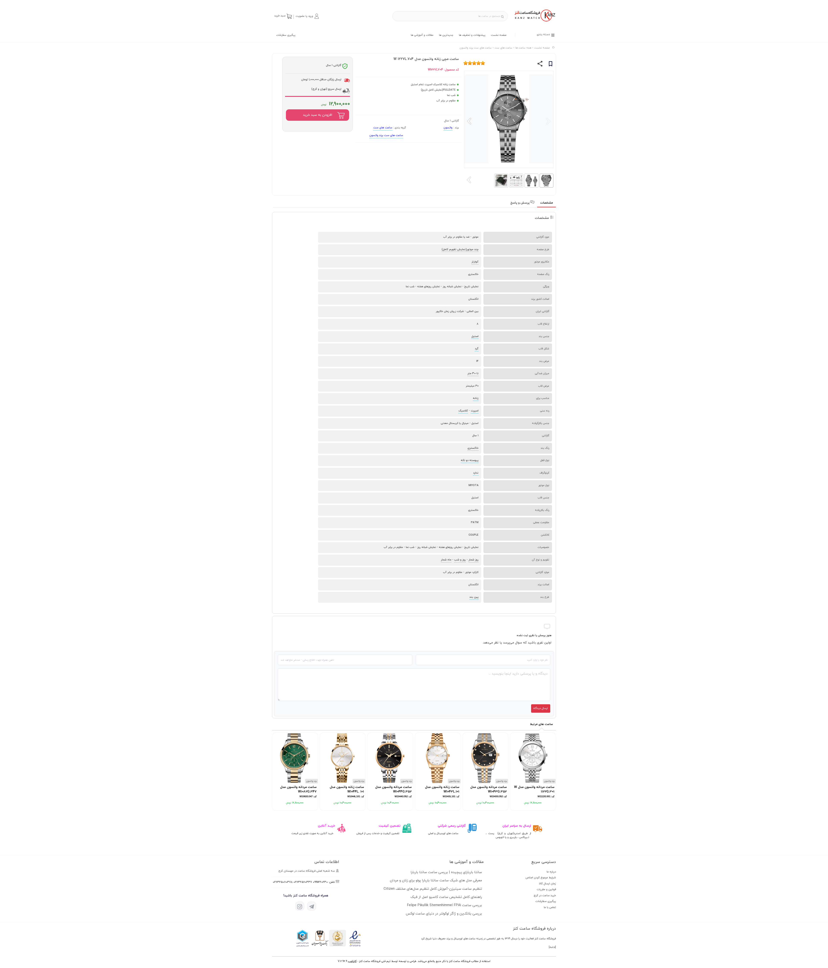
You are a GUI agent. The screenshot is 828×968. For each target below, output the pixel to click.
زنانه (475, 398)
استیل (474, 336)
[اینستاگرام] (299, 906)
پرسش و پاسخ (520, 203)
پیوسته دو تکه (469, 460)
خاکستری (472, 448)
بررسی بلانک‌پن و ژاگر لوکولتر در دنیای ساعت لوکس (444, 913)
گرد (476, 349)
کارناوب (352, 961)
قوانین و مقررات (546, 889)
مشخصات (546, 203)
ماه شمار (446, 560)
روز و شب (460, 560)
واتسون (448, 128)
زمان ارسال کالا (547, 884)
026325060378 (283, 882)
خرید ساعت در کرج (545, 895)
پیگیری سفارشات (285, 35)
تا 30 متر (472, 373)
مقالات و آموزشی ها (422, 35)
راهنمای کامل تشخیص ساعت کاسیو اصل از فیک (446, 897)
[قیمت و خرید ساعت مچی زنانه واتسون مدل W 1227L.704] (534, 22)
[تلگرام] (311, 906)
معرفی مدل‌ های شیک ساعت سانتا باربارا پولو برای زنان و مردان (436, 880)
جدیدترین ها (446, 35)
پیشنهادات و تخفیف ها (472, 35)
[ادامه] (552, 947)
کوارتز (475, 262)
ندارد (475, 473)
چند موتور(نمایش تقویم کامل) (460, 249)
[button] (307, 16)
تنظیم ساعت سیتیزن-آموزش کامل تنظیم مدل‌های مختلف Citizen (433, 888)
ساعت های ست (382, 128)
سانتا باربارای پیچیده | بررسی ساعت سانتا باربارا (446, 872)
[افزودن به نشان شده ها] (550, 64)
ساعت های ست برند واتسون (386, 135)
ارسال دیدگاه (540, 708)
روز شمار (473, 560)
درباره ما (551, 872)
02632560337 (302, 882)
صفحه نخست (498, 35)
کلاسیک (463, 411)
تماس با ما (550, 907)
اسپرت (474, 411)
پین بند (473, 597)
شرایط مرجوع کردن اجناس (540, 878)
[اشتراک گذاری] (540, 64)
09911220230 (320, 882)
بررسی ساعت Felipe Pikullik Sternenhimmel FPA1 (444, 905)
